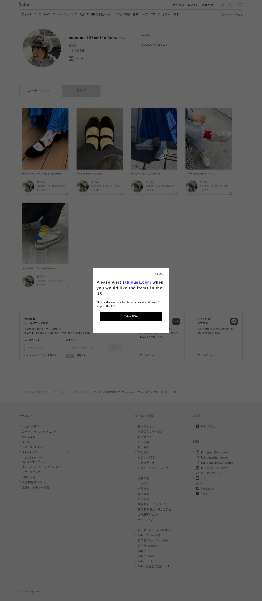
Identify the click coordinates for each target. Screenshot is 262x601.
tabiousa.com (137, 282)
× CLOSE (159, 273)
